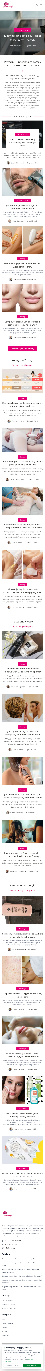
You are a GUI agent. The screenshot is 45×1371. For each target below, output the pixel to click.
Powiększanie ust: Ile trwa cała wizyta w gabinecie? (20, 1259)
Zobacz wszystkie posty (22, 365)
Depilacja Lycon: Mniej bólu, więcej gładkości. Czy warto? (22, 1276)
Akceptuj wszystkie (32, 1365)
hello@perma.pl (10, 1248)
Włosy (22, 664)
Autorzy (6, 1295)
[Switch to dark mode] (37, 5)
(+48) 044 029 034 (11, 1244)
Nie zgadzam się (12, 1365)
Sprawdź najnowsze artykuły (22, 349)
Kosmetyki (22, 929)
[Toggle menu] (41, 5)
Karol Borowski (7, 1300)
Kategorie (6, 1314)
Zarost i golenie (22, 30)
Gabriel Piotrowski (8, 1304)
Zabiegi (22, 259)
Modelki (4, 1331)
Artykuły (6, 1254)
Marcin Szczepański (9, 1308)
